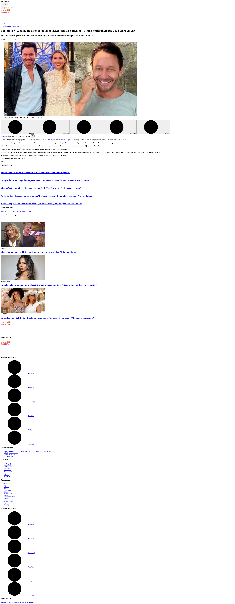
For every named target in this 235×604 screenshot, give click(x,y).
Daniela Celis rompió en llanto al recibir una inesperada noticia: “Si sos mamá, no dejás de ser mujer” (49, 285)
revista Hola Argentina (24, 211)
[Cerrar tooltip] (33, 135)
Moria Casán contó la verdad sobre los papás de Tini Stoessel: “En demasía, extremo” (41, 188)
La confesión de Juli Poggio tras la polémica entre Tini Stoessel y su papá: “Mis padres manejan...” (47, 318)
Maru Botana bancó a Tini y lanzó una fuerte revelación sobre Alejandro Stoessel (39, 252)
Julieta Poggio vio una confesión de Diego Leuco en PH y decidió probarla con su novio (41, 203)
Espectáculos (17, 26)
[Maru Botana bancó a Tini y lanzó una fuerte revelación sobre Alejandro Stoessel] (117, 232)
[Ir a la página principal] (14, 22)
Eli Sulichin (14, 211)
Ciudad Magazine (6, 26)
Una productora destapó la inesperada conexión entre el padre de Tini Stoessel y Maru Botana (45, 180)
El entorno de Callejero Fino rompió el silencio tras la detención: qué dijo (35, 172)
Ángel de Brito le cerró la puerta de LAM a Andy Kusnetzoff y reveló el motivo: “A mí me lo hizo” (47, 196)
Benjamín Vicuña (6, 211)
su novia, (45, 139)
